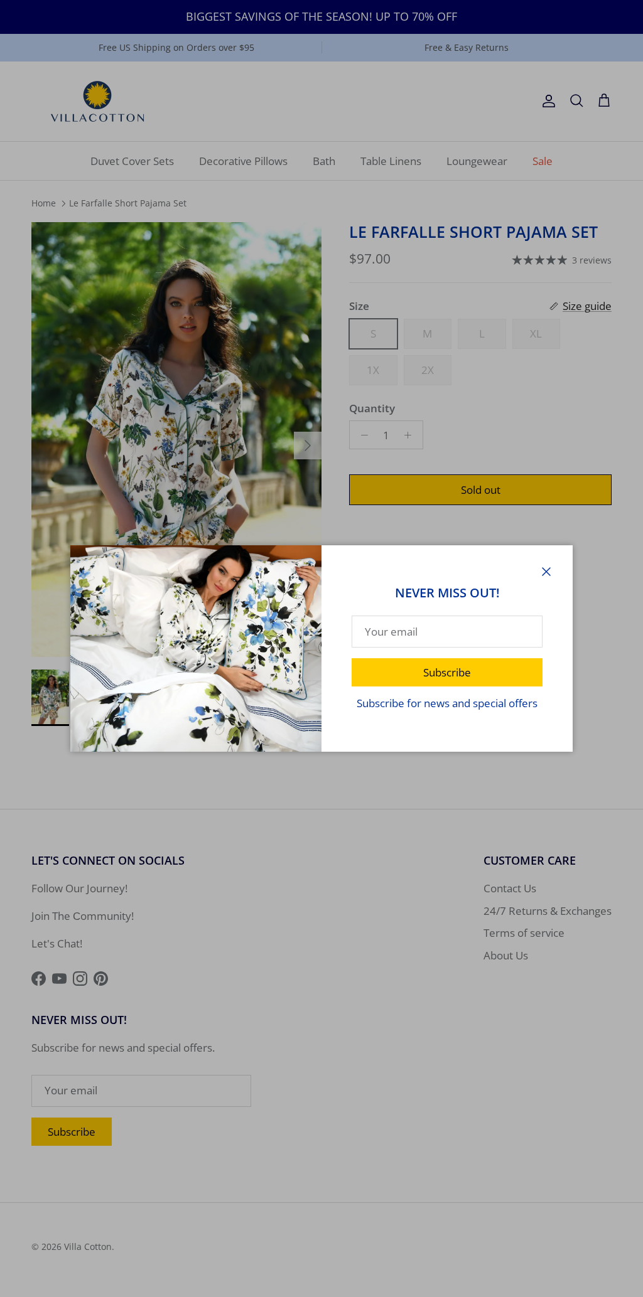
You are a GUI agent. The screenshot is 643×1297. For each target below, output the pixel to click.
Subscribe (447, 672)
